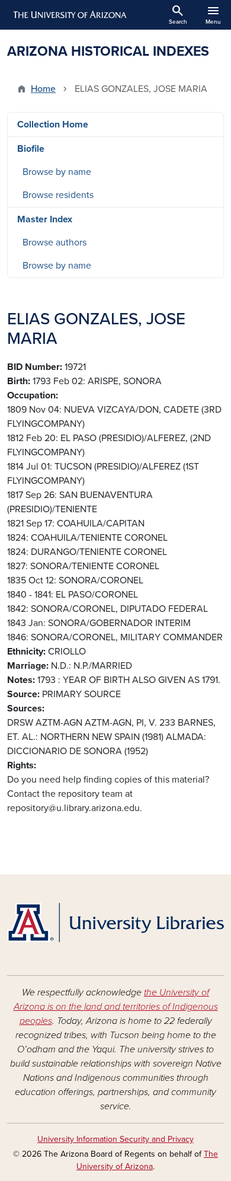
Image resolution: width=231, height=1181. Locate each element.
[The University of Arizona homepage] (69, 15)
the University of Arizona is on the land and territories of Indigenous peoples (116, 1007)
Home (43, 89)
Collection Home (52, 124)
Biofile (30, 149)
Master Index (44, 219)
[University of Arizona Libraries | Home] (115, 922)
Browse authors (54, 242)
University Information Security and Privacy (115, 1139)
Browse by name (57, 172)
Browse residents (58, 195)
